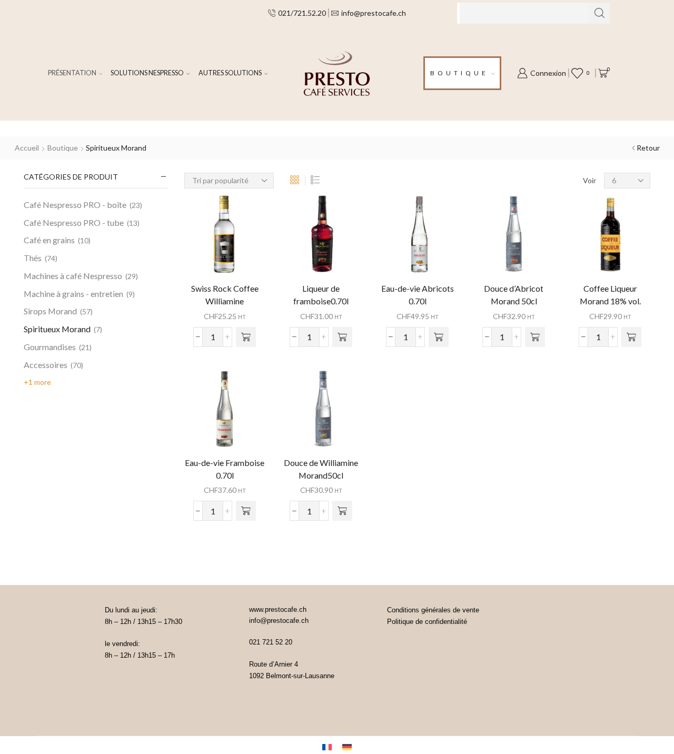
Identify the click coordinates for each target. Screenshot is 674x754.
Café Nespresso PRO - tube (74, 222)
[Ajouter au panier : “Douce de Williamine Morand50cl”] (342, 511)
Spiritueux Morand (57, 329)
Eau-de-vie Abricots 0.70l (417, 294)
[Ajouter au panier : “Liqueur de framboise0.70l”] (342, 337)
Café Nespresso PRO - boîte (75, 205)
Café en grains (49, 240)
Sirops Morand (50, 311)
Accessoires (45, 365)
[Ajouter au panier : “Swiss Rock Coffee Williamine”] (246, 337)
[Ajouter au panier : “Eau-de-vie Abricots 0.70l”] (439, 337)
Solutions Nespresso (147, 73)
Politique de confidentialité (427, 622)
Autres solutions (230, 73)
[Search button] (599, 13)
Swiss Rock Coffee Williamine (225, 294)
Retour (648, 147)
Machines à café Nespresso (73, 276)
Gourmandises (50, 347)
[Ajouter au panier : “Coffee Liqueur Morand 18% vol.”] (631, 337)
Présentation (72, 73)
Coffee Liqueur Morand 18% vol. (610, 294)
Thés (33, 258)
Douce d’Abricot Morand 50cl (513, 294)
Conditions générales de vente (433, 610)
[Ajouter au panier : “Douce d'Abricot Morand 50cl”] (535, 337)
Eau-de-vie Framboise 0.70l (224, 469)
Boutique (459, 73)
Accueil (27, 147)
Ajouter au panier (224, 238)
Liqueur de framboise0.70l (321, 294)
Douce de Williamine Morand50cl (321, 469)
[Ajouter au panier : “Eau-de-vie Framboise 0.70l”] (246, 511)
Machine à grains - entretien (73, 294)
